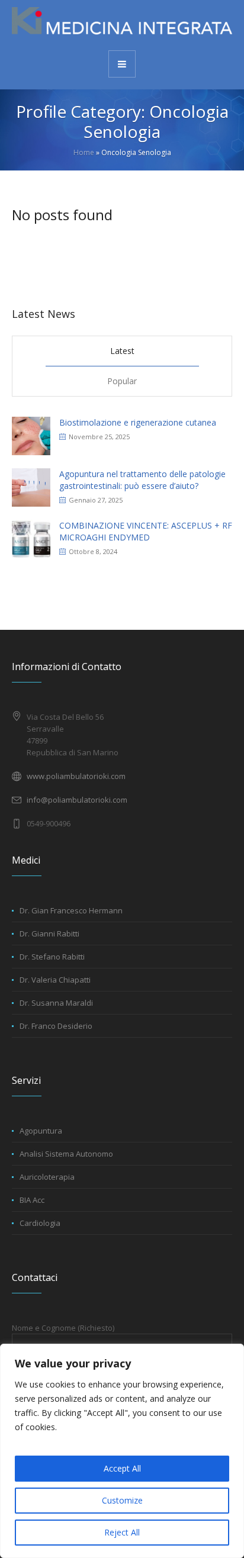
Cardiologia (40, 1223)
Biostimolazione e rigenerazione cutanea (137, 422)
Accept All (122, 1468)
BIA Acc (32, 1200)
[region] (122, 1451)
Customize (122, 1500)
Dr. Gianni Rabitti (49, 933)
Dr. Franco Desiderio (56, 1026)
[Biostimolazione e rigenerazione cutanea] (31, 434)
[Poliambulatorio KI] (122, 24)
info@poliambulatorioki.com (77, 799)
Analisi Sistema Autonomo (66, 1153)
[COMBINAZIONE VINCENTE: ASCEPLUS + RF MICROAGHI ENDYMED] (31, 537)
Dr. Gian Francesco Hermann (71, 910)
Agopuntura (41, 1130)
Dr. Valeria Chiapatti (55, 979)
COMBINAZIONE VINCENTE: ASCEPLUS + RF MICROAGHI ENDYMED (145, 531)
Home (83, 152)
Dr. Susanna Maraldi (56, 1002)
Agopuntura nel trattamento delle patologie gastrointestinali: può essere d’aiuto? (142, 479)
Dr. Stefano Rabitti (52, 956)
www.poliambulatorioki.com (76, 776)
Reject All (122, 1532)
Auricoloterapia (47, 1176)
